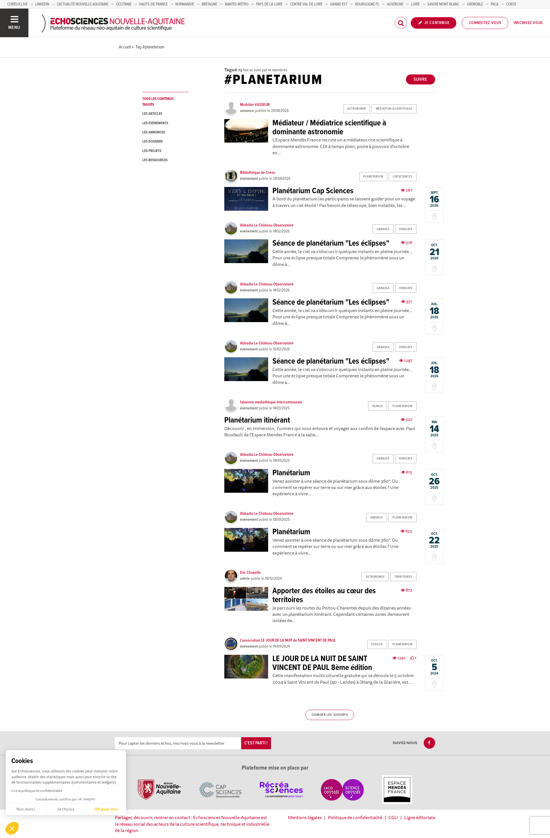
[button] (12, 828)
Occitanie (123, 4)
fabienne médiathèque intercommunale (271, 402)
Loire (415, 4)
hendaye (405, 229)
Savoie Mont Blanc (443, 4)
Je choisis (66, 809)
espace (377, 406)
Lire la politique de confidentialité (36, 790)
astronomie (356, 109)
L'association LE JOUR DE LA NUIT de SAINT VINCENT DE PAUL (288, 640)
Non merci (25, 809)
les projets (151, 151)
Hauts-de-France (153, 4)
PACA (494, 4)
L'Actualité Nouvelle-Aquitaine (82, 4)
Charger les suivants (330, 715)
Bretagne (209, 4)
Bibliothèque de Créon (257, 172)
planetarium (373, 177)
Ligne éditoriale (419, 817)
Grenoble (475, 4)
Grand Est (338, 4)
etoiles (377, 644)
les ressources (155, 160)
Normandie (184, 4)
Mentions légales (305, 817)
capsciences (402, 177)
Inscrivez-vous (528, 22)
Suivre (420, 79)
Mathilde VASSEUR (255, 104)
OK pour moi (106, 809)
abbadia (383, 229)
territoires (403, 577)
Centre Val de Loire (306, 4)
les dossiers (152, 141)
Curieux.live (17, 4)
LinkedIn (42, 4)
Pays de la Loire (269, 4)
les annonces (153, 132)
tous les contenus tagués (158, 101)
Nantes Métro (236, 4)
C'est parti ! (256, 743)
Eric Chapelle (250, 572)
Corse (511, 4)
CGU (393, 817)
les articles (152, 113)
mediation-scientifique (394, 109)
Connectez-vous (485, 22)
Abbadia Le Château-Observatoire (267, 225)
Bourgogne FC (367, 4)
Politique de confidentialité (355, 817)
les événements (155, 123)
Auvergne (395, 4)
